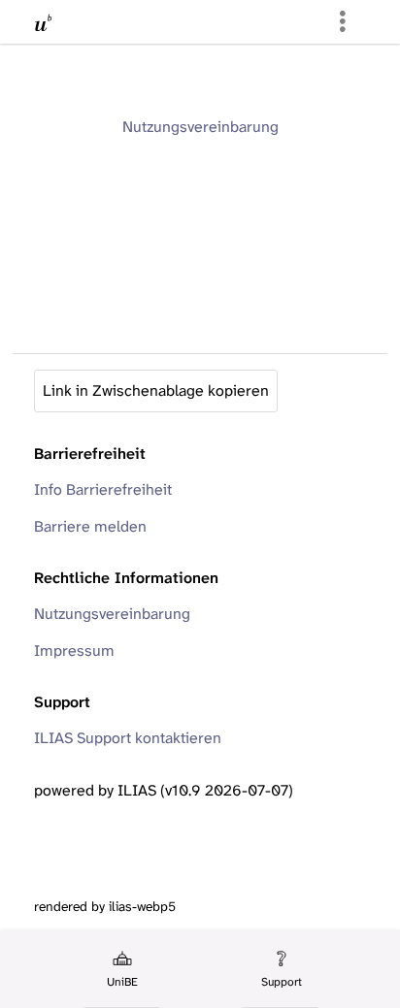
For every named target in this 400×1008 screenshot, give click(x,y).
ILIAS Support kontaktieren (127, 738)
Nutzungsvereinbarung (200, 126)
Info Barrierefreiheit (103, 489)
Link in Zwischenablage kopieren (156, 390)
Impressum (74, 650)
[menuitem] (120, 969)
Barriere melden (90, 526)
